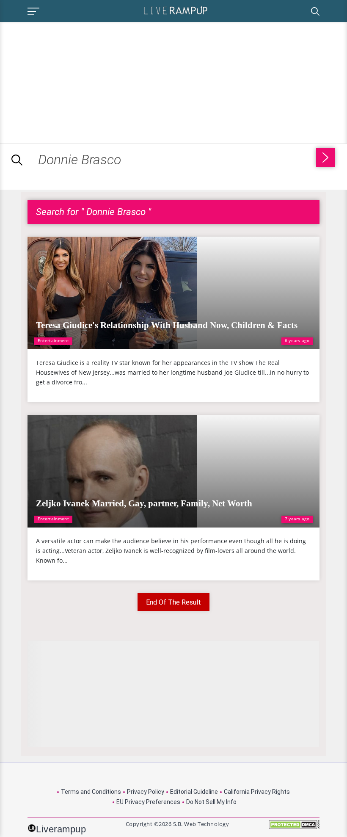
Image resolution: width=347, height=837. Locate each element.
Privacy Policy (145, 791)
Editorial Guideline (194, 791)
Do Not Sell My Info (211, 801)
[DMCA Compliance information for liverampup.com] (294, 827)
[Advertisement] (71, 81)
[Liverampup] (175, 10)
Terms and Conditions (91, 791)
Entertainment (53, 340)
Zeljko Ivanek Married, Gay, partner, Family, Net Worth (144, 503)
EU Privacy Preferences (148, 801)
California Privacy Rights (257, 791)
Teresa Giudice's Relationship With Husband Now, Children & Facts (166, 325)
